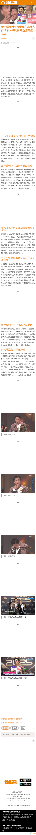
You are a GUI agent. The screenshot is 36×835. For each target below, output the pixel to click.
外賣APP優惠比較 (8, 820)
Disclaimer (13, 801)
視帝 (22, 728)
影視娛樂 (4, 38)
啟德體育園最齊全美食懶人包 (12, 814)
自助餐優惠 (20, 828)
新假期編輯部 (5, 43)
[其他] (33, 39)
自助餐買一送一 (8, 828)
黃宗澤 (14, 728)
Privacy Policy (22, 801)
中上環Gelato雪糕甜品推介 (21, 817)
